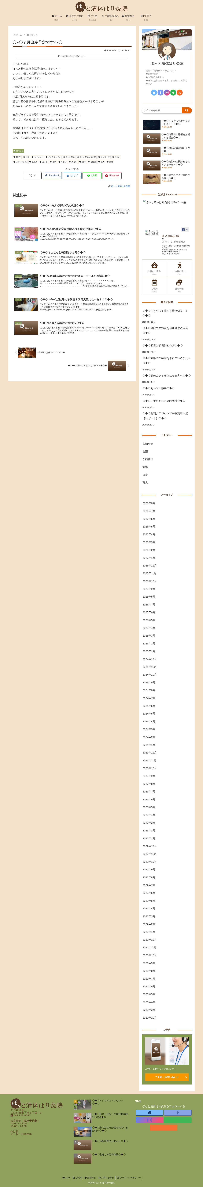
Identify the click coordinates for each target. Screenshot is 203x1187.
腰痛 (83, 162)
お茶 (27, 157)
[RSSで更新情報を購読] (180, 93)
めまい (117, 157)
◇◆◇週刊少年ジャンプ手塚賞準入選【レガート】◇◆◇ (165, 416)
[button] (187, 110)
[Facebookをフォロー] (160, 93)
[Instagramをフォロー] (167, 93)
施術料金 (91, 1177)
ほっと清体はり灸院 (167, 63)
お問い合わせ (107, 1177)
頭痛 (111, 162)
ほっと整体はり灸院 (88, 157)
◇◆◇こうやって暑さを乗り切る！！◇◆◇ (165, 313)
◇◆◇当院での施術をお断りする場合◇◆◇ (165, 330)
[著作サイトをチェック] (154, 93)
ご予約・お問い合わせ (167, 1077)
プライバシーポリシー (130, 1177)
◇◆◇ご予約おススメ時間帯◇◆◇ (164, 400)
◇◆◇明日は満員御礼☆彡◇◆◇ (163, 345)
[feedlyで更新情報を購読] (173, 93)
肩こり (74, 162)
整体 (54, 162)
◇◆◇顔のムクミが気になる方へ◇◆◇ (167, 375)
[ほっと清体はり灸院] (152, 233)
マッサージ (105, 157)
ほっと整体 (70, 157)
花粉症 (93, 162)
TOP (67, 1177)
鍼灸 (102, 162)
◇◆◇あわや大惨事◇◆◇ (159, 388)
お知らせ (19, 151)
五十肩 (34, 162)
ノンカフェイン (54, 157)
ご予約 (78, 1177)
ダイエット (38, 157)
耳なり (63, 162)
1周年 (18, 157)
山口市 (44, 162)
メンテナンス (21, 162)
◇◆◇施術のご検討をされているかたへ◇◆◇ (167, 360)
